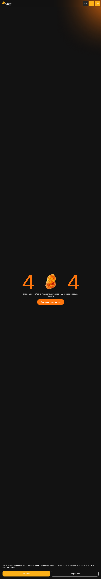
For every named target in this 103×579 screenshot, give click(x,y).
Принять (26, 573)
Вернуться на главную (50, 302)
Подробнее (75, 573)
